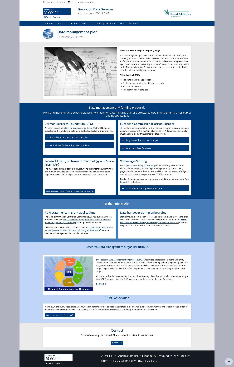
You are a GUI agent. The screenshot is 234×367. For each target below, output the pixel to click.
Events (74, 23)
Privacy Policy (165, 355)
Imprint (148, 355)
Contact (115, 343)
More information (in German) (58, 315)
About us (48, 23)
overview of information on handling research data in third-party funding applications (79, 229)
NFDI (84, 23)
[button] (48, 2)
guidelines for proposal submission (76, 128)
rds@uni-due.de (149, 361)
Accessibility (183, 355)
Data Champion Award (103, 23)
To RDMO (100, 284)
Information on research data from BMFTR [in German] (68, 191)
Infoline (108, 355)
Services (62, 23)
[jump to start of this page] (229, 361)
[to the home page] (57, 13)
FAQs (122, 23)
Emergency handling (127, 355)
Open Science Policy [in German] (140, 165)
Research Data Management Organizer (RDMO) (121, 259)
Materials (134, 23)
